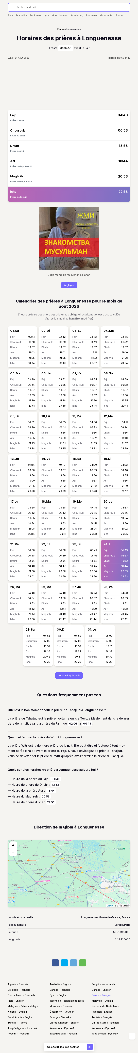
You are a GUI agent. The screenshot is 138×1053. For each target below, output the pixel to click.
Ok (89, 1047)
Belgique (13, 989)
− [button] (13, 852)
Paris (10, 15)
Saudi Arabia (15, 1017)
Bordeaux (91, 15)
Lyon (46, 15)
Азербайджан (16, 1028)
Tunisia (96, 1017)
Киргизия (97, 1028)
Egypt (53, 995)
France (95, 995)
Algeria (12, 984)
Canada (54, 989)
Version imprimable (69, 675)
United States (100, 1022)
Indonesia (55, 1000)
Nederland (98, 1006)
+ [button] (13, 845)
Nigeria (12, 1011)
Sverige (54, 1017)
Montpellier (106, 15)
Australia (55, 984)
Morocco (55, 1006)
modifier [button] (86, 318)
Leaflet (110, 906)
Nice (54, 15)
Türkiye (12, 1022)
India (10, 1000)
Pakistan (97, 1011)
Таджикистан (58, 1033)
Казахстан (56, 1028)
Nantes (63, 15)
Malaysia (97, 1000)
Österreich (56, 1011)
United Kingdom (59, 1022)
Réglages (69, 285)
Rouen (119, 15)
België (95, 984)
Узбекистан (99, 1033)
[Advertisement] (69, 84)
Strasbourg (76, 15)
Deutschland (15, 995)
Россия (12, 1033)
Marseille (21, 15)
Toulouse (35, 15)
